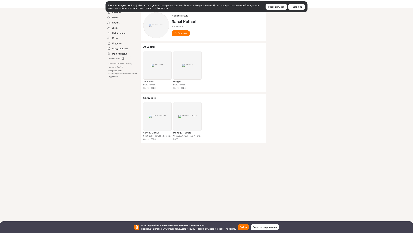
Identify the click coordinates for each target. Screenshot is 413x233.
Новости (112, 67)
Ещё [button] (119, 67)
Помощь (128, 63)
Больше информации (156, 8)
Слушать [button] (182, 33)
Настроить (296, 6)
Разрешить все (276, 6)
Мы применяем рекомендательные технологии (122, 73)
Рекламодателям (116, 63)
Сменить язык (114, 58)
